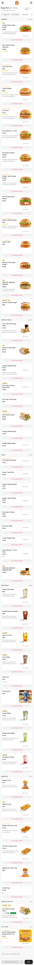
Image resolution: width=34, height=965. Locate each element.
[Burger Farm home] (17, 3)
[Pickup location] (14, 10)
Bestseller (25, 14)
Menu (28, 962)
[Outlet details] (11, 8)
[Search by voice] (22, 962)
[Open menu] (2, 2)
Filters (6, 14)
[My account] (31, 2)
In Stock (16, 14)
